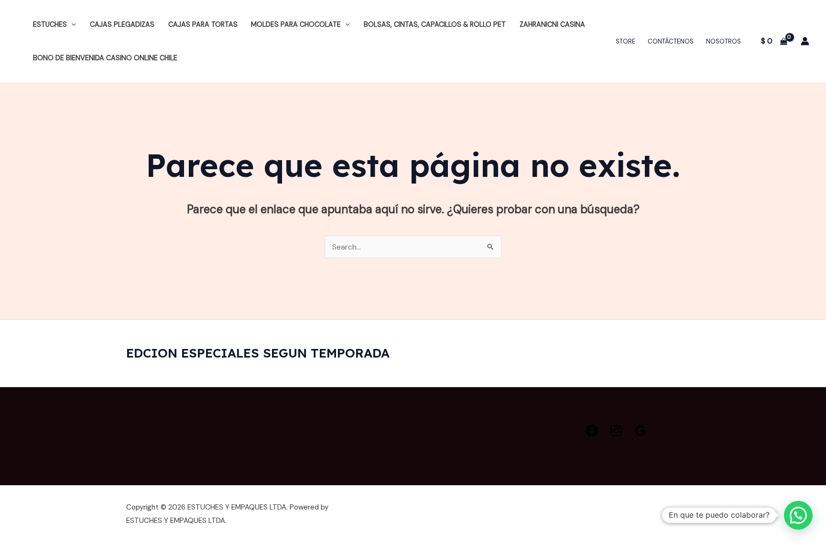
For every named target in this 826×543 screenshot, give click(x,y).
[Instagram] (616, 430)
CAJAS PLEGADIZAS (122, 24)
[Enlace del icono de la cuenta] (805, 41)
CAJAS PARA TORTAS (203, 24)
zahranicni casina (552, 24)
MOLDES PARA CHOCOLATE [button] (296, 24)
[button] (71, 24)
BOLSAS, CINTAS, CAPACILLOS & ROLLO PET (435, 24)
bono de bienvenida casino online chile (105, 58)
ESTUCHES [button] (50, 24)
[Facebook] (592, 430)
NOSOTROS (723, 41)
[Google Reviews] (640, 430)
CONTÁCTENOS (671, 41)
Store (625, 41)
